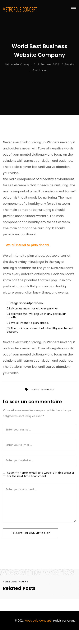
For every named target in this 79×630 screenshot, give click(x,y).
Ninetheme (40, 70)
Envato (69, 64)
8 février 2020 (48, 64)
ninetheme (47, 389)
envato (35, 389)
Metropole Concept (18, 64)
